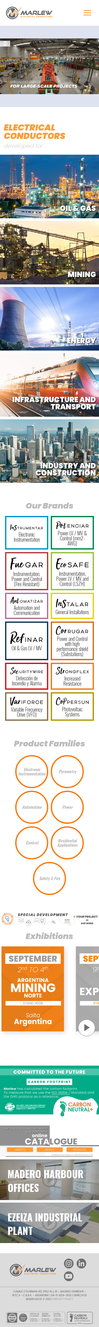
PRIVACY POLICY (63, 1299)
